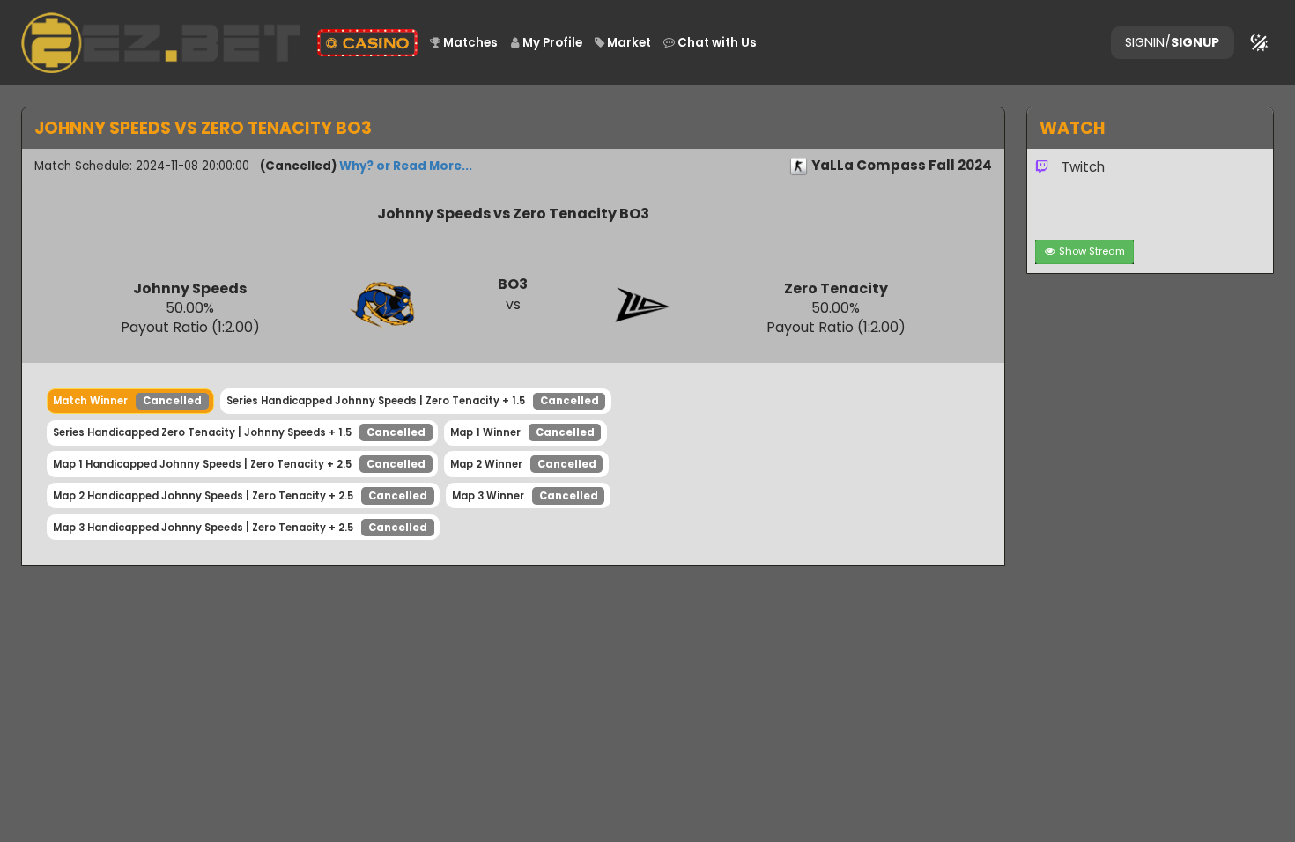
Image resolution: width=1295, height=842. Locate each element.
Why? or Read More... (405, 166)
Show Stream (1092, 251)
